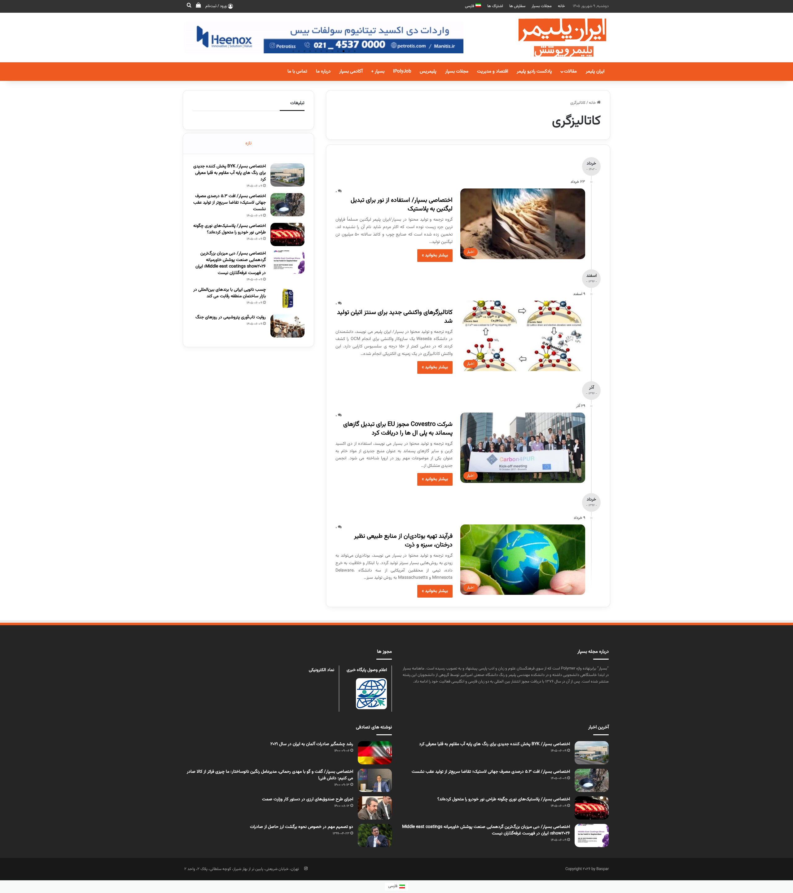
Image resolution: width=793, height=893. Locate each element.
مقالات (570, 71)
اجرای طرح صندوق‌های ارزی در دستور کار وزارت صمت (307, 799)
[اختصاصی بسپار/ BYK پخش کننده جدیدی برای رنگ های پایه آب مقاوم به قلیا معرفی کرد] (287, 175)
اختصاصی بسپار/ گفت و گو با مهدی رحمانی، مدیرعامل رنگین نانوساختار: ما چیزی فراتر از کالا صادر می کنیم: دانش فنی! (270, 775)
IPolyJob (402, 71)
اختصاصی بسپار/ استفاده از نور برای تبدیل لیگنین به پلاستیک (402, 204)
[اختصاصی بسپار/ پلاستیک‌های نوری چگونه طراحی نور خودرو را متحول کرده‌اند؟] (287, 234)
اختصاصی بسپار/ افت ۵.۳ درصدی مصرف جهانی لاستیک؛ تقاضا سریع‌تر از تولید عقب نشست (229, 203)
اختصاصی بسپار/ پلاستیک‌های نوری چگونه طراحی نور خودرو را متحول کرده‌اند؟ (229, 229)
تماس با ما (297, 71)
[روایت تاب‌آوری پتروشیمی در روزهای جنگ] (287, 326)
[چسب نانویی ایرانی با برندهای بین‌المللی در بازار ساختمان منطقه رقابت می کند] (287, 298)
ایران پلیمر (595, 71)
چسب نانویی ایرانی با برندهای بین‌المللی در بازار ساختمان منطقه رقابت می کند (229, 293)
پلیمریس (428, 71)
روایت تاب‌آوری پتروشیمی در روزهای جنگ (230, 317)
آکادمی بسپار (350, 71)
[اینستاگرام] (305, 868)
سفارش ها (517, 6)
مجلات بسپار (542, 6)
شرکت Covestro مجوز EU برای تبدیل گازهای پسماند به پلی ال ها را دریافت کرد (398, 428)
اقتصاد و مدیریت (492, 71)
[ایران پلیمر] (554, 37)
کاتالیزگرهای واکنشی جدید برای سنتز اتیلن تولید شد (395, 316)
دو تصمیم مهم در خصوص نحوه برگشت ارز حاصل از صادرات (301, 827)
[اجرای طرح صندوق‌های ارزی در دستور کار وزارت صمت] (375, 808)
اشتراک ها (495, 6)
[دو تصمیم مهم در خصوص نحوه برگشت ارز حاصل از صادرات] (375, 835)
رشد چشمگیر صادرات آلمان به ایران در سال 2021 (311, 744)
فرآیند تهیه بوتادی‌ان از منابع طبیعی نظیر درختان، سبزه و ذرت (403, 540)
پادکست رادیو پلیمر (534, 71)
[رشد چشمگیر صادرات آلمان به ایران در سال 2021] (375, 752)
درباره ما (323, 71)
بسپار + (377, 71)
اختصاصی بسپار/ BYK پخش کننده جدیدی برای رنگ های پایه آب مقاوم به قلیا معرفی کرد (229, 173)
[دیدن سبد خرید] (198, 6)
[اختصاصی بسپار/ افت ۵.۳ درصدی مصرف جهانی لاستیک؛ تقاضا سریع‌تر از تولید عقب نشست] (287, 204)
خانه (561, 6)
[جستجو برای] (189, 6)
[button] (355, 51)
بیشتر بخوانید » (435, 255)
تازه (248, 143)
